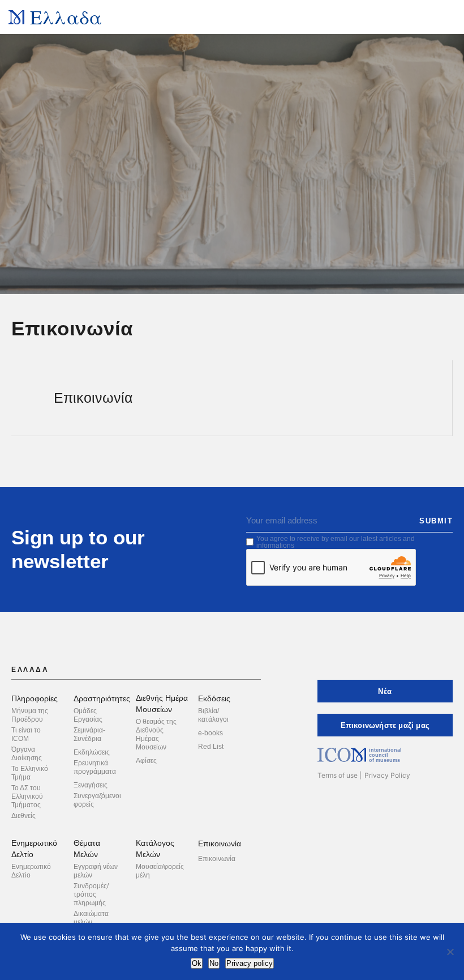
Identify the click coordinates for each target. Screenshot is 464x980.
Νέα (385, 691)
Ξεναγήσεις (91, 785)
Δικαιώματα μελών (91, 918)
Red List (211, 747)
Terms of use (337, 775)
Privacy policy (249, 963)
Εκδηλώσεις (92, 752)
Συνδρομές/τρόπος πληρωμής (91, 894)
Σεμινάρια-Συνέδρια (89, 734)
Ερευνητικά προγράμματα (95, 767)
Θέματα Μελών (87, 848)
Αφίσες (146, 761)
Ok (196, 963)
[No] (450, 951)
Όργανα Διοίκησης (26, 753)
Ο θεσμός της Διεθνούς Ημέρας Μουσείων (156, 734)
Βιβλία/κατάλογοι (213, 715)
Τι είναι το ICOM (26, 734)
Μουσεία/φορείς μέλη (160, 871)
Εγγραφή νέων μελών (96, 871)
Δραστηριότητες (102, 698)
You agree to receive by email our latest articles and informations (335, 542)
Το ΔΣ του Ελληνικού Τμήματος (27, 796)
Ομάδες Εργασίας (88, 715)
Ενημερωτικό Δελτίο (34, 848)
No (213, 963)
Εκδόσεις (214, 698)
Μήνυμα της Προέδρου (29, 715)
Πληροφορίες (34, 698)
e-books (210, 733)
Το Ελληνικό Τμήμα (29, 773)
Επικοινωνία (219, 843)
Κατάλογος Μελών (155, 848)
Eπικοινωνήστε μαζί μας (385, 725)
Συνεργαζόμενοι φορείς (97, 800)
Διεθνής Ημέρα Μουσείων (162, 703)
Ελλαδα (66, 16)
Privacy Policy (387, 775)
